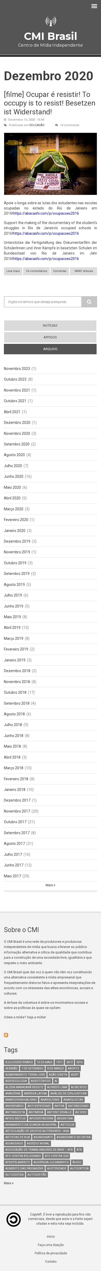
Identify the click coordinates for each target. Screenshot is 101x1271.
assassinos (14, 1143)
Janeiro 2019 (14, 660)
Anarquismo (50, 1099)
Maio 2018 (12, 746)
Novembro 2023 (17, 369)
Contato (50, 1261)
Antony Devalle (59, 1112)
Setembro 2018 (17, 703)
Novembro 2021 (17, 390)
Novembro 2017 (17, 811)
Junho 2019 (13, 606)
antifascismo (78, 1106)
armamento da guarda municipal (31, 1124)
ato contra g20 (56, 1156)
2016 (79, 1062)
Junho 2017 (13, 865)
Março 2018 (13, 768)
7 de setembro (32, 1068)
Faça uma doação (51, 1245)
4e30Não (11, 1068)
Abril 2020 (12, 498)
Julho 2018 (13, 725)
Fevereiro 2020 (16, 520)
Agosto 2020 (14, 455)
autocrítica (79, 1168)
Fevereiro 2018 (16, 779)
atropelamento (17, 1162)
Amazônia (12, 1093)
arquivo (59, 349)
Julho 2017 (13, 854)
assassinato (43, 1137)
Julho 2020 (13, 466)
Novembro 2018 (17, 682)
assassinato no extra (73, 1137)
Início (51, 1236)
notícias (50, 325)
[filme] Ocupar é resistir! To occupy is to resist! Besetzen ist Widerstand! (49, 103)
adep (74, 1074)
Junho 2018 (13, 736)
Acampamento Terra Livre (25, 1074)
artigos (50, 337)
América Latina (35, 1093)
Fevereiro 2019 (16, 649)
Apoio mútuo (15, 1118)
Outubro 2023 (15, 379)
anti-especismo (39, 1106)
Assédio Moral (38, 1143)
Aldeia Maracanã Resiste (24, 1087)
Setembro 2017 (17, 833)
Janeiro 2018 (14, 790)
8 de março (55, 1068)
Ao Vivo (80, 1112)
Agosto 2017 (14, 843)
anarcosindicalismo (21, 1099)
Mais (50, 885)
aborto (73, 1068)
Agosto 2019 (14, 584)
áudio (77, 1162)
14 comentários (36, 271)
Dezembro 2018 (17, 671)
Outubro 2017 (15, 822)
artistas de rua (17, 1137)
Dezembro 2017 (17, 800)
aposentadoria (41, 1118)
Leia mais (14, 272)
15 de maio (44, 1062)
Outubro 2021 (15, 401)
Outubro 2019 (15, 563)
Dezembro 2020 (17, 422)
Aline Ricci (78, 1087)
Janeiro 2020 (14, 531)
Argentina (65, 1118)
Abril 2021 (12, 412)
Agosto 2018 (14, 714)
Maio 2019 (12, 617)
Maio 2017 (12, 876)
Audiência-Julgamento (51, 1162)
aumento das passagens (24, 1168)
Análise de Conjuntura (68, 1093)
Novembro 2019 (17, 552)
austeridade (56, 1168)
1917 (59, 1062)
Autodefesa (14, 1174)
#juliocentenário (19, 1062)
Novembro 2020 (17, 433)
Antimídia (36, 1112)
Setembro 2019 (17, 574)
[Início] (50, 21)
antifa (59, 1106)
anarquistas (73, 1099)
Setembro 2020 (17, 444)
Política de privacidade (51, 1253)
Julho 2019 (13, 595)
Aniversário (14, 1106)
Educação (37, 125)
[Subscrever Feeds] (50, 1035)
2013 (69, 1062)
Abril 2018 (12, 757)
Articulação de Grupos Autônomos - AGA (37, 1131)
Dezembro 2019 (17, 541)
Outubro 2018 (15, 692)
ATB (79, 1149)
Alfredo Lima (57, 1087)
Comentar (60, 271)
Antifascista (15, 1112)
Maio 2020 (12, 487)
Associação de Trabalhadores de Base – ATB (39, 1149)
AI (56, 1081)
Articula (67, 1124)
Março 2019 (13, 638)
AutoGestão (36, 1174)
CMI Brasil (50, 36)
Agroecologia (16, 1081)
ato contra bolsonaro (23, 1156)
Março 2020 (13, 509)
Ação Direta (58, 1074)
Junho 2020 (13, 476)
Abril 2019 (12, 627)
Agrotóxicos (41, 1081)
